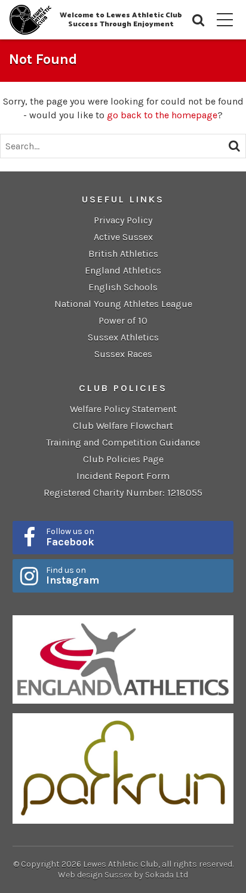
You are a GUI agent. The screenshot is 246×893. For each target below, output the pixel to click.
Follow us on (70, 537)
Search (198, 20)
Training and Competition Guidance (123, 442)
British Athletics (123, 253)
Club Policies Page (123, 459)
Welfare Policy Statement (123, 409)
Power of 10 (123, 320)
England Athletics (123, 270)
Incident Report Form (123, 475)
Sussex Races (123, 354)
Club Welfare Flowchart (123, 425)
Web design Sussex (95, 875)
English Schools (123, 287)
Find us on (72, 576)
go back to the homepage (162, 115)
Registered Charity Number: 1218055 (123, 492)
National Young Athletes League (123, 303)
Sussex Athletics (123, 337)
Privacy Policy (123, 220)
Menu (225, 19)
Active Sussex (123, 237)
